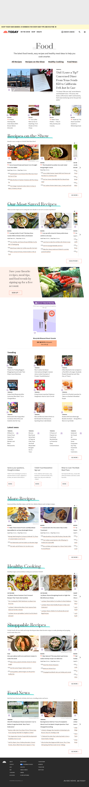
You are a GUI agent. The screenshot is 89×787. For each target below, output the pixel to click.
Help (11, 767)
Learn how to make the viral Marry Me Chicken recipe (56, 242)
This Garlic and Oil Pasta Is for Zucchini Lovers (22, 546)
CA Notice (22, 767)
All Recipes (17, 61)
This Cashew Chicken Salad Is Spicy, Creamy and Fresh (57, 185)
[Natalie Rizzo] (23, 515)
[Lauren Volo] (56, 515)
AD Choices (12, 775)
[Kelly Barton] (23, 583)
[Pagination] (74, 211)
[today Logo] (4, 762)
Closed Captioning (24, 775)
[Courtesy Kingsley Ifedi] (23, 709)
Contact (12, 764)
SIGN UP (15, 293)
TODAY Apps (12, 772)
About (11, 761)
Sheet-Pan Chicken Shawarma (50, 665)
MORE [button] (10, 484)
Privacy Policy (23, 761)
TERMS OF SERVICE (24, 770)
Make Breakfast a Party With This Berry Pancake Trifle (57, 536)
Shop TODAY (41, 770)
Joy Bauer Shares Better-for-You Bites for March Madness (56, 601)
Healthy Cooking (56, 61)
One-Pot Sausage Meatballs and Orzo (53, 245)
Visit (11, 770)
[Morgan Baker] (23, 220)
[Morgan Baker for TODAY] (56, 643)
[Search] (80, 32)
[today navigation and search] (85, 32)
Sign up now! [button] (73, 261)
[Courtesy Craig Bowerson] (56, 709)
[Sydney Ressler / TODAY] (23, 152)
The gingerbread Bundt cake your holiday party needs (57, 672)
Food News (72, 61)
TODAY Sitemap (41, 761)
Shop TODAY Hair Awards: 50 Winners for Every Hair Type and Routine (27, 27)
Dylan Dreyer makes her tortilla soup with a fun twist (23, 248)
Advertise (40, 764)
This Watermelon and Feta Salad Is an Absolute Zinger (24, 542)
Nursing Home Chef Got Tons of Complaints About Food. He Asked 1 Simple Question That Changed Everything (54, 724)
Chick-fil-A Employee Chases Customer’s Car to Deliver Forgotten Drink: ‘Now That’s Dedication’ (21, 724)
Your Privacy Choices (28, 764)
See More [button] (74, 195)
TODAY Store (41, 767)
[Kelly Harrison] (56, 583)
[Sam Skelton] (56, 152)
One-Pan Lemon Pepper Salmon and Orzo (20, 668)
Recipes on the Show (35, 61)
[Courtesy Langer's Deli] (30, 80)
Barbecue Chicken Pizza (49, 668)
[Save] (9, 90)
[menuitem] (25, 32)
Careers (22, 772)
